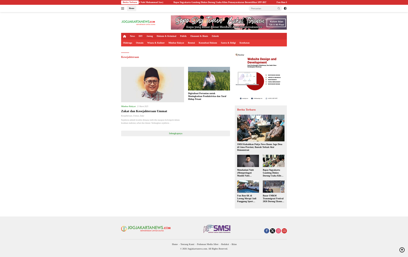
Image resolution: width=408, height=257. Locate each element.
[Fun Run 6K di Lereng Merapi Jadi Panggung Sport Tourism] (248, 186)
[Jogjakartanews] (138, 22)
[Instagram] (278, 231)
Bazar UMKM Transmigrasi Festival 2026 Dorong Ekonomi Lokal (273, 198)
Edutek (215, 36)
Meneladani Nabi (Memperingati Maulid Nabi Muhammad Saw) (246, 173)
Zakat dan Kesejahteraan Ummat (144, 111)
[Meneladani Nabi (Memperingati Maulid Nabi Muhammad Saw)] (248, 161)
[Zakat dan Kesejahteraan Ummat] (152, 84)
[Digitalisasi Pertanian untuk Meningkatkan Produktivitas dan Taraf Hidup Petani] (209, 78)
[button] (279, 8)
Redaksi (225, 244)
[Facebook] (266, 231)
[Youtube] (284, 231)
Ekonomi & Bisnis (199, 36)
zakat (142, 116)
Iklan (234, 244)
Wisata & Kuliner (156, 43)
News (132, 36)
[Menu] (123, 8)
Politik (183, 36)
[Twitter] (272, 231)
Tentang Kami (187, 244)
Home (131, 8)
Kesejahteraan (126, 116)
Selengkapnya (175, 133)
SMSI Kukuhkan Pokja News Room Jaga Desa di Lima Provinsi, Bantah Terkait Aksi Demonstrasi (259, 147)
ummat (136, 116)
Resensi (191, 43)
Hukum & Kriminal (166, 36)
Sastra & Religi (228, 43)
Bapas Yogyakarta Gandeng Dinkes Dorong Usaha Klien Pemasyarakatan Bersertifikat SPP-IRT (204, 2)
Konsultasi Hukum (208, 43)
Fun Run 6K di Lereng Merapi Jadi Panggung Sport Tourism (246, 198)
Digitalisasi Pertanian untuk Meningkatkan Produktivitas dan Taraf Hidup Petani (207, 96)
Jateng (149, 36)
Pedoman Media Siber (208, 244)
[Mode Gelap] (285, 8)
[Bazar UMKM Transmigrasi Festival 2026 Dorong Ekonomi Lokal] (273, 186)
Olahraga (127, 43)
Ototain (139, 43)
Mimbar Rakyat (176, 43)
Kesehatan (245, 43)
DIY (141, 36)
